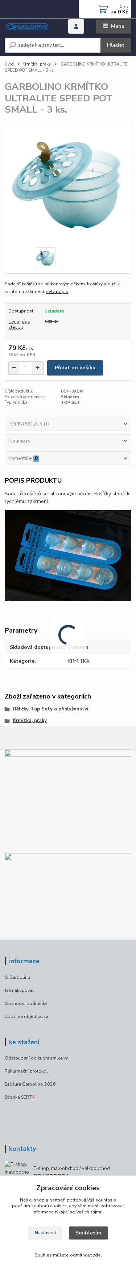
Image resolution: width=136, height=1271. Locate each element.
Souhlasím (88, 1232)
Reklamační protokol (26, 1071)
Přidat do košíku (75, 367)
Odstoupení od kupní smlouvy (36, 1058)
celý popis (57, 291)
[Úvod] (31, 27)
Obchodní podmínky (26, 1003)
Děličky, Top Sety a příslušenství (50, 709)
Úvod (9, 64)
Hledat (115, 45)
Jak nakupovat (19, 990)
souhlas (103, 1200)
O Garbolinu (17, 977)
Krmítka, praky (36, 64)
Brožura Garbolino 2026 (30, 1084)
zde (97, 1255)
